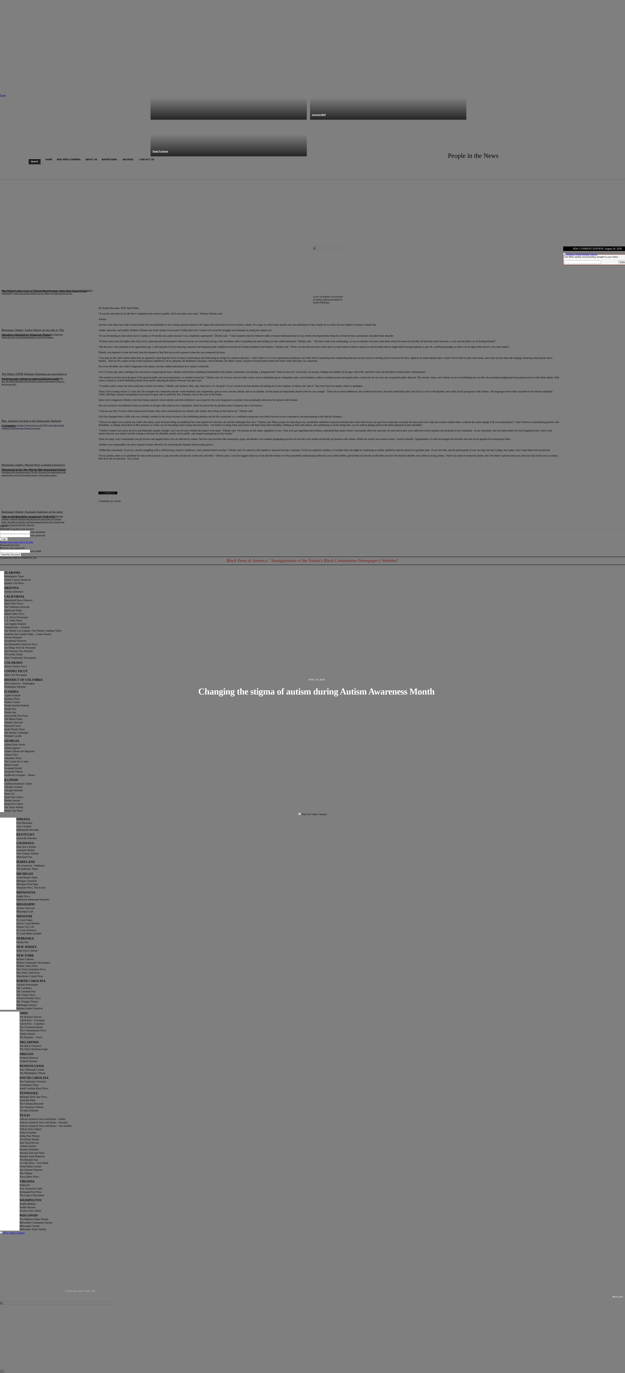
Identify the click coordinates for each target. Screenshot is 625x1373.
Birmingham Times (14, 576)
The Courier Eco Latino (16, 761)
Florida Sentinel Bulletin (16, 705)
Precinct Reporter (13, 637)
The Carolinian (24, 988)
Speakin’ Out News (14, 583)
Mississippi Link (24, 911)
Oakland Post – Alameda (17, 627)
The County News (25, 995)
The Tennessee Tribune (31, 1107)
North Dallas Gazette (30, 1166)
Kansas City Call (25, 926)
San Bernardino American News (20, 644)
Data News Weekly (26, 846)
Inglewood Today (13, 610)
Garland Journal (28, 1146)
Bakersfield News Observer (18, 600)
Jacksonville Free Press (16, 715)
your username (37, 532)
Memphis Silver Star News (33, 1096)
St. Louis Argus (24, 920)
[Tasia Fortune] (229, 138)
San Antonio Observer (31, 1169)
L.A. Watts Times (13, 620)
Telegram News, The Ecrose (31, 887)
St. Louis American (26, 930)
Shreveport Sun (24, 857)
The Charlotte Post (25, 991)
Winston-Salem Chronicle (29, 1008)
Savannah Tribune (13, 771)
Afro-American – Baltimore (30, 865)
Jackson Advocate (25, 908)
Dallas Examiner (28, 1132)
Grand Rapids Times (26, 877)
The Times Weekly (13, 807)
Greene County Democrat (17, 579)
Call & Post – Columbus (32, 1023)
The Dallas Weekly (29, 1139)
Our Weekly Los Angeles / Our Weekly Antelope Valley (33, 630)
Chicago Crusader (13, 787)
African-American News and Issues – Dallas (42, 1119)
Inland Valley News (14, 613)
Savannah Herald (13, 768)
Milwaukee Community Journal (36, 1222)
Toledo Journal (27, 1033)
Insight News (23, 896)
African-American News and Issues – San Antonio (46, 1125)
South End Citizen (13, 803)
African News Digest (30, 1129)
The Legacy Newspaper (32, 1195)
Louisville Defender (26, 838)
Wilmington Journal (26, 1005)
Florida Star (10, 709)
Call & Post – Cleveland (32, 1020)
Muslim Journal (12, 800)
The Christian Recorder (32, 1103)
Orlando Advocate (13, 722)
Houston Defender (29, 1149)
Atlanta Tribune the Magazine (19, 751)
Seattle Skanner (27, 1207)
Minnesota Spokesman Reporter (32, 899)
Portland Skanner (28, 1061)
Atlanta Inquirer (12, 748)
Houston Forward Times (32, 1152)
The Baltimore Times (27, 868)
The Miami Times (13, 719)
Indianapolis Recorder (27, 829)
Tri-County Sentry (13, 654)
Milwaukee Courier (30, 1226)
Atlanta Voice (11, 754)
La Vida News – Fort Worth (34, 1163)
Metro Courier (11, 765)
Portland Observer (29, 1057)
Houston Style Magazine (32, 1156)
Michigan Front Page (27, 884)
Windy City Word (13, 810)
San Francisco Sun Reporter (18, 651)
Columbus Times (12, 758)
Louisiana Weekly (25, 850)
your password (37, 535)
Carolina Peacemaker (27, 984)
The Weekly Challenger (16, 732)
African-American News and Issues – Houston (44, 1122)
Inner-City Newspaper (15, 674)
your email (35, 551)
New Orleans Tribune (27, 853)
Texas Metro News (29, 1176)
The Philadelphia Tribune (33, 1073)
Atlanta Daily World (14, 744)
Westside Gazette (13, 736)
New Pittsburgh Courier (32, 1069)
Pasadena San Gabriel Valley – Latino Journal (27, 634)
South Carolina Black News (34, 1088)
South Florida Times (14, 729)
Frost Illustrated (24, 823)
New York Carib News (28, 972)
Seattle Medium (28, 1203)
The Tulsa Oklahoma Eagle (34, 1049)
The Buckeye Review (31, 1016)
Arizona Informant (13, 591)
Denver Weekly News (15, 666)
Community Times (29, 1085)
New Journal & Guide (31, 1188)
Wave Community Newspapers (20, 657)
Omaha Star (22, 942)
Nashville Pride (27, 1100)
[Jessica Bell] (388, 101)
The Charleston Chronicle (33, 1081)
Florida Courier (12, 702)
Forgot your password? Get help (16, 542)
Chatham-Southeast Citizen (18, 783)
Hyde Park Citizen (13, 797)
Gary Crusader (23, 826)
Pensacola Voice (12, 725)
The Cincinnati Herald (31, 1027)
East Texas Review (29, 1142)
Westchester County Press (29, 976)
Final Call (9, 793)
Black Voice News (13, 603)
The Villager (26, 1173)
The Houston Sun (29, 1159)
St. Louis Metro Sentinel (28, 933)
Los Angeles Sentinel (15, 623)
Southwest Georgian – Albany (19, 775)
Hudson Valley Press (27, 966)
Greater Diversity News (28, 998)
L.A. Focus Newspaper (16, 617)
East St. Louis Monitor (28, 923)
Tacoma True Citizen (30, 1210)
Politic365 (25, 1185)
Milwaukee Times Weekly (33, 1229)
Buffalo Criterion (25, 959)
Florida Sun (10, 712)
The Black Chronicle (30, 1045)
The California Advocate (16, 607)
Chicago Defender (13, 790)
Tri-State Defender (29, 1110)
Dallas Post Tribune (30, 1136)
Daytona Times (12, 698)
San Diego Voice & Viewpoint (19, 647)
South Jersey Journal (26, 950)
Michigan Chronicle (26, 881)
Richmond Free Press (31, 1192)
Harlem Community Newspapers (33, 962)
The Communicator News (33, 1030)
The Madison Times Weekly (34, 1219)
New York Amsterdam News (31, 969)
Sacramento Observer (15, 640)
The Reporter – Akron (31, 1037)
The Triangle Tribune (27, 1001)
